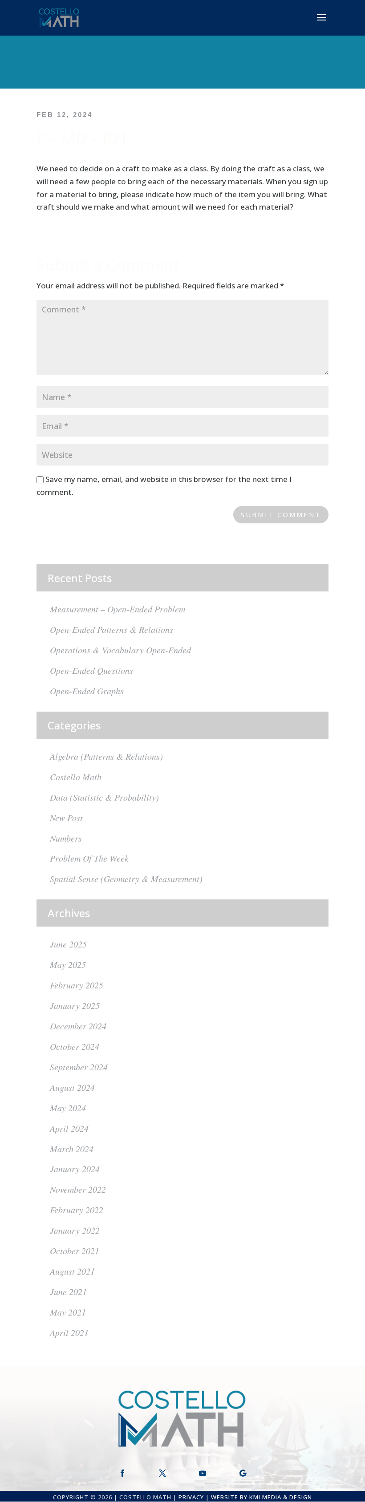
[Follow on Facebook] (122, 1473)
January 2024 (75, 1168)
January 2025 (75, 1005)
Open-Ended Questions (91, 670)
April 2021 (69, 1332)
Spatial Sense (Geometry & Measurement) (126, 878)
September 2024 (79, 1067)
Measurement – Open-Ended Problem (117, 609)
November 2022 (78, 1189)
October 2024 (74, 1046)
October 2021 (74, 1250)
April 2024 (69, 1128)
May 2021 (68, 1312)
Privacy (191, 1497)
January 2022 (75, 1230)
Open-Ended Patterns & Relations (111, 629)
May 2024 (68, 1107)
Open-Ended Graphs (87, 690)
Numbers (66, 838)
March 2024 (71, 1148)
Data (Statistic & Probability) (104, 797)
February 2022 (76, 1209)
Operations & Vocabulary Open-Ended (120, 650)
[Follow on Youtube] (202, 1473)
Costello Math (75, 776)
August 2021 (72, 1271)
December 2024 (78, 1026)
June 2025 (68, 944)
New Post (66, 817)
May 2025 (68, 964)
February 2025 (76, 985)
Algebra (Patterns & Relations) (106, 756)
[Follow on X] (162, 1473)
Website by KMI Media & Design (261, 1497)
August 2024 (72, 1087)
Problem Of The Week (89, 858)
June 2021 (68, 1291)
